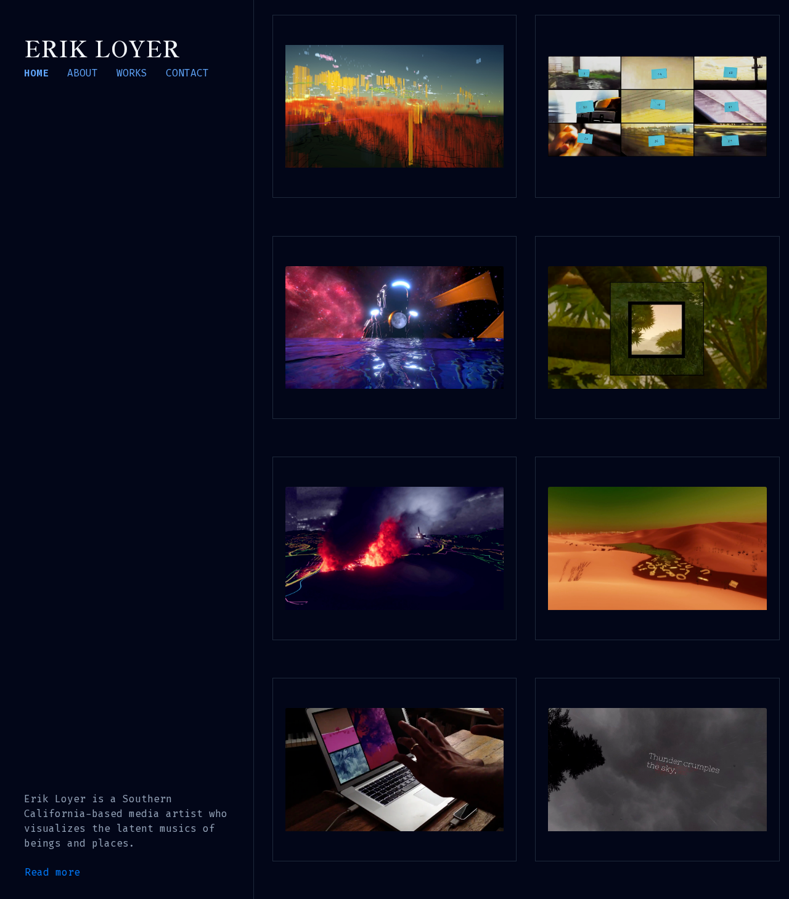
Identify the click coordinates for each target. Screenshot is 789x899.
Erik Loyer (102, 47)
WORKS (132, 73)
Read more (52, 872)
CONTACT (187, 73)
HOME (36, 73)
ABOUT (82, 73)
